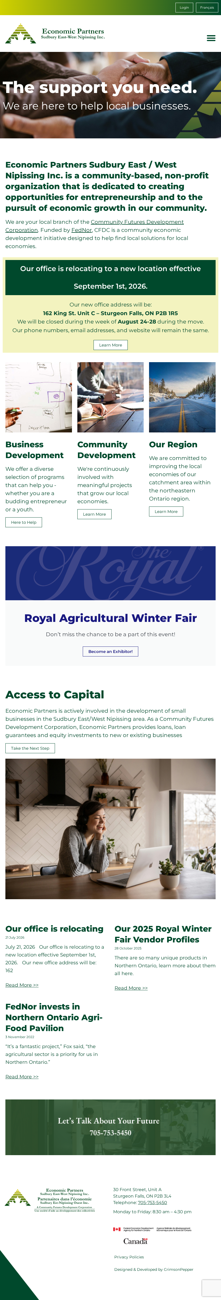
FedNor (81, 230)
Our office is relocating (54, 929)
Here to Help (23, 522)
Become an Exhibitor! (110, 651)
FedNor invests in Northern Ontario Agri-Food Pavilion (54, 1017)
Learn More (94, 514)
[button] (211, 38)
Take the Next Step (30, 748)
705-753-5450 (152, 1202)
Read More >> (22, 985)
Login (184, 7)
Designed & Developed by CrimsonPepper (154, 1269)
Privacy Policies (129, 1257)
